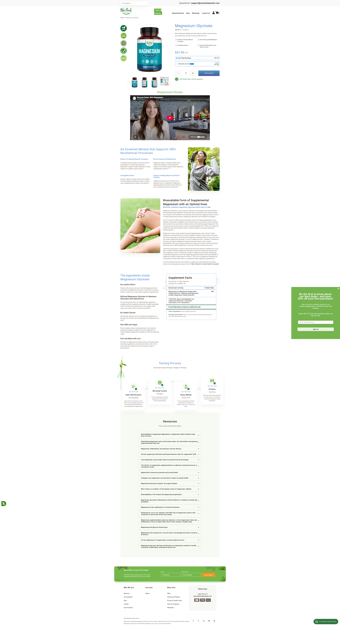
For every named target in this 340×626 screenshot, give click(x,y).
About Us (126, 593)
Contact (126, 604)
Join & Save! (208, 575)
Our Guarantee (128, 597)
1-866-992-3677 (202, 594)
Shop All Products (157, 11)
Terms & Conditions (173, 604)
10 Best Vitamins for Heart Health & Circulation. (204, 264)
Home (122, 17)
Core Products (128, 607)
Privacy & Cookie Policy (174, 600)
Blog (187, 13)
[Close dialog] (338, 289)
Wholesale (195, 13)
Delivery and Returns (173, 597)
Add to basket (209, 73)
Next (169, 82)
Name (162, 571)
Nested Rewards (178, 13)
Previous (129, 82)
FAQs (169, 593)
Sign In (147, 593)
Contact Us (206, 13)
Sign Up (315, 329)
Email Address (184, 571)
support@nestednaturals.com (205, 3)
